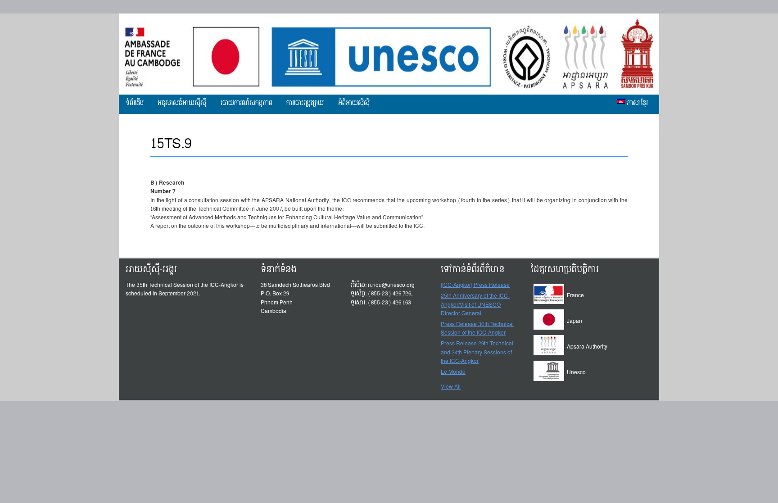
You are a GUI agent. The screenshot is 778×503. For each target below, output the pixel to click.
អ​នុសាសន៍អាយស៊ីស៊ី (182, 103)
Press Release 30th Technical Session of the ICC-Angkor (477, 329)
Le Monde (453, 372)
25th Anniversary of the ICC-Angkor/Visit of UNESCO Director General (475, 305)
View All (451, 387)
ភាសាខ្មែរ (636, 103)
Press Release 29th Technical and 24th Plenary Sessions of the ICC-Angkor (477, 353)
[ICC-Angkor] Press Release (475, 285)
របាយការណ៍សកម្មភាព (246, 103)
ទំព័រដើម (135, 103)
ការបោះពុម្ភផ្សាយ (305, 103)
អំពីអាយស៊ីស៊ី (354, 103)
